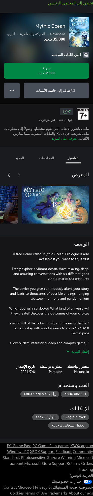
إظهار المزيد (80, 351)
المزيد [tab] (19, 158)
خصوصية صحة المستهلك (73, 487)
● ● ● (12, 90)
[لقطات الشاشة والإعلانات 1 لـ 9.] (55, 204)
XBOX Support (42, 451)
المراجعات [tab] (46, 158)
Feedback (64, 451)
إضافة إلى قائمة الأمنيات (53, 90)
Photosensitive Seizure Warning (48, 457)
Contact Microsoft (18, 487)
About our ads (81, 493)
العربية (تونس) (81, 475)
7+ (69, 111)
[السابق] (19, 174)
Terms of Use (36, 493)
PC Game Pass (19, 445)
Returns (73, 463)
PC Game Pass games (50, 445)
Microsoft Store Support (45, 463)
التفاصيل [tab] (73, 158)
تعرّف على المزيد (64, 138)
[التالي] (9, 174)
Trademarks (58, 493)
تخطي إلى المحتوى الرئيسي (70, 2)
